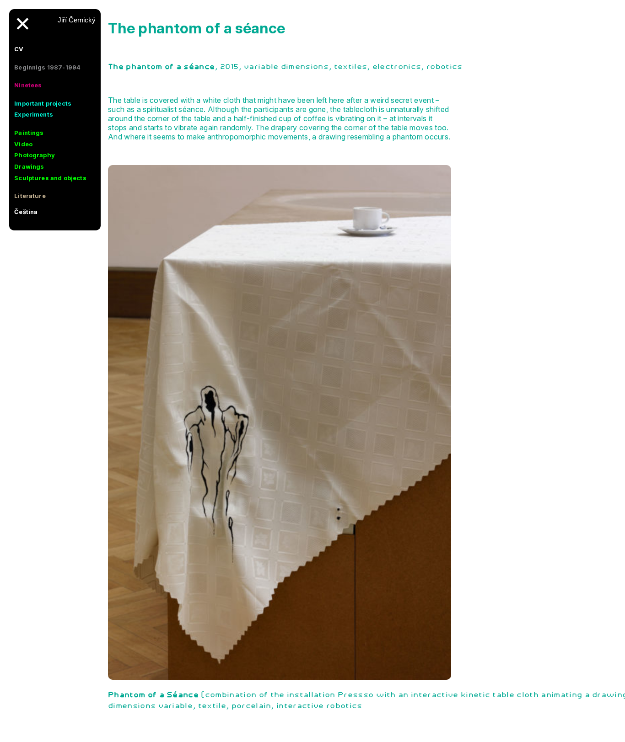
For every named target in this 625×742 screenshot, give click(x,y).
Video (23, 144)
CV (18, 49)
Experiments (33, 114)
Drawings (29, 166)
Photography (34, 155)
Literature (30, 195)
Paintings (28, 132)
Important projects (42, 103)
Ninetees (28, 85)
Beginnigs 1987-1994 (47, 67)
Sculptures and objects (50, 177)
